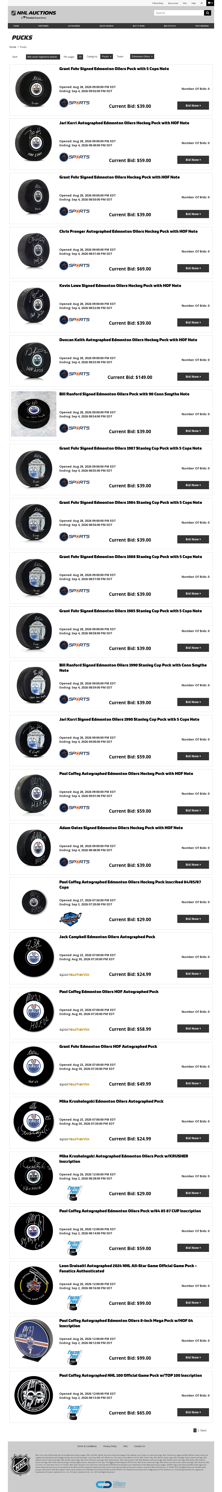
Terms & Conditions (87, 1446)
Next (203, 1430)
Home (12, 47)
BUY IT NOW (139, 25)
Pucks (105, 56)
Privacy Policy (110, 1446)
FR (202, 3)
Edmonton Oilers (141, 56)
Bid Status (170, 25)
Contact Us (139, 1446)
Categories (74, 25)
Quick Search (107, 25)
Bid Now (192, 105)
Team (16, 25)
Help (194, 3)
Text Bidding (202, 25)
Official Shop (157, 3)
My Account (173, 3)
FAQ (185, 3)
